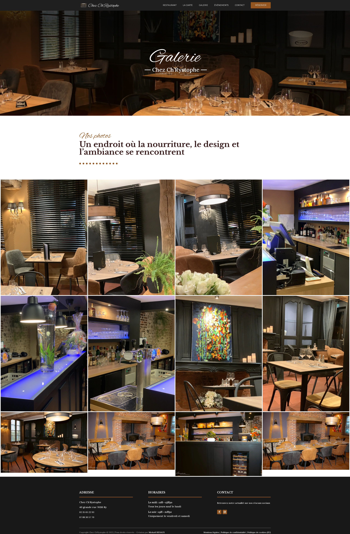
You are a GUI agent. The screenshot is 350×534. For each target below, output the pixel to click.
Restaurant (170, 5)
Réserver (260, 5)
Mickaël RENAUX (157, 532)
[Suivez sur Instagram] (225, 512)
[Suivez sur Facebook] (219, 512)
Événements (221, 5)
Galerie (203, 5)
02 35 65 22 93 (86, 512)
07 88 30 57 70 (86, 517)
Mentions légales (211, 532)
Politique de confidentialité (233, 532)
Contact (239, 5)
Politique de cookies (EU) (259, 532)
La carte (188, 5)
